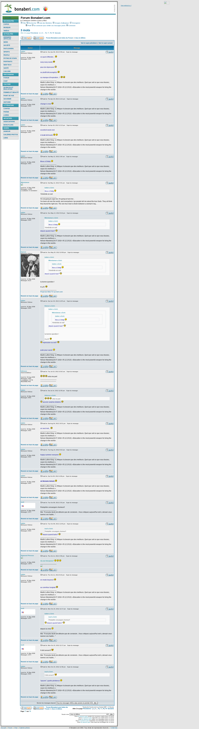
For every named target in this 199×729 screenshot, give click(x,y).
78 (51, 33)
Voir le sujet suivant (106, 43)
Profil (29, 25)
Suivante (58, 33)
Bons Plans (8, 125)
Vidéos (6, 31)
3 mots (25, 30)
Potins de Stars (10, 58)
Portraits (8, 61)
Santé (6, 68)
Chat (6, 81)
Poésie (6, 112)
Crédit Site (114, 728)
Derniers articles (7, 38)
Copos (6, 24)
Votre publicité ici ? (126, 5)
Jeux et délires (80, 38)
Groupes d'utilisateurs (62, 23)
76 (46, 33)
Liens (6, 138)
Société (7, 45)
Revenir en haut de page (29, 94)
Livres (6, 115)
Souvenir (7, 99)
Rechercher (32, 23)
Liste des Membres (45, 23)
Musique (7, 27)
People (6, 55)
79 (53, 33)
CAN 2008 (7, 71)
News (6, 42)
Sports (7, 52)
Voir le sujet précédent (89, 43)
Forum (6, 78)
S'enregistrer (76, 23)
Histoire (7, 102)
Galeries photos (11, 134)
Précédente (34, 33)
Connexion (71, 25)
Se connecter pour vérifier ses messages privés (50, 25)
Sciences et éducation (8, 88)
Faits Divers (9, 48)
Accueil (3, 728)
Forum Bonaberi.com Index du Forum (59, 38)
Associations (9, 121)
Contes (7, 108)
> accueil (7, 18)
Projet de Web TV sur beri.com (51, 292)
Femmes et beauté (11, 92)
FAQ (24, 23)
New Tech (7, 65)
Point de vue (9, 95)
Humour (7, 131)
